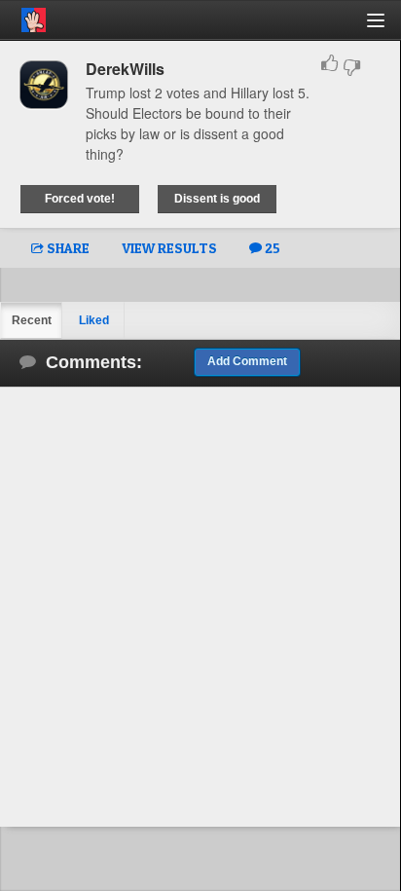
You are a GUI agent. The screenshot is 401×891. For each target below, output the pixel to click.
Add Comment (247, 361)
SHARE (67, 248)
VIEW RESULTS (169, 248)
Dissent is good (217, 198)
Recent (32, 320)
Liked (94, 320)
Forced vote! (80, 198)
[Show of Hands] (23, 16)
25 (271, 248)
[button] (387, 28)
